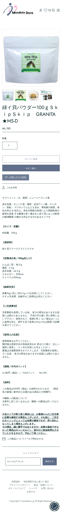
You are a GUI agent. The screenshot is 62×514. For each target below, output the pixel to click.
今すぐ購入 (31, 168)
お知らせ (31, 491)
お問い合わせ (47, 488)
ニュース (33, 488)
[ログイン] (40, 10)
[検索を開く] (53, 10)
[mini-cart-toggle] (49, 10)
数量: (4, 138)
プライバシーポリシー (19, 484)
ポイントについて (16, 488)
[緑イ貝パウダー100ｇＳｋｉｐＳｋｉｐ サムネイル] (8, 95)
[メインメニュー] (58, 10)
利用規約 (16, 481)
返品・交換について (43, 484)
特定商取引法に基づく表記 (36, 481)
